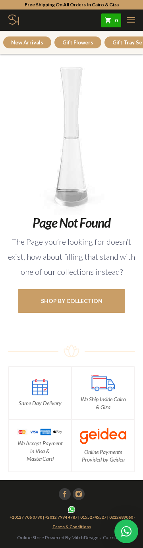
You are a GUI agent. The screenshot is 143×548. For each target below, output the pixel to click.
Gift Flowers (77, 42)
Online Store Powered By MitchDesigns (59, 537)
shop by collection (71, 300)
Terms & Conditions (71, 526)
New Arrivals (27, 42)
